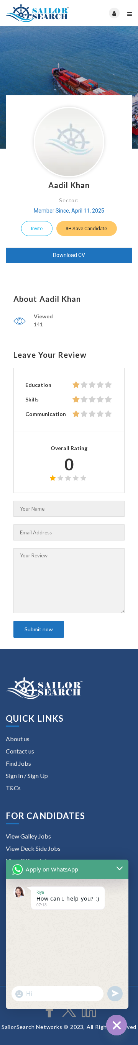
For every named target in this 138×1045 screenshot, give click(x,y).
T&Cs (13, 787)
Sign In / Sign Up (27, 775)
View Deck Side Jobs (33, 848)
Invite (37, 228)
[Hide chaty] (116, 1025)
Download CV (69, 255)
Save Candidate (89, 228)
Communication (45, 414)
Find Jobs (18, 763)
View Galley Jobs (28, 836)
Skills (32, 399)
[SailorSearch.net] (37, 13)
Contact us (20, 751)
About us (18, 738)
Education (38, 385)
